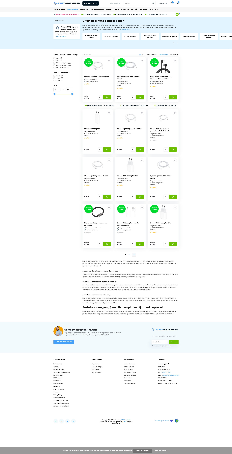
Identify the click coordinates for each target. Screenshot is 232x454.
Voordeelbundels (59, 9)
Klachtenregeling (58, 389)
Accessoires (125, 9)
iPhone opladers (72, 9)
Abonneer (174, 342)
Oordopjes (134, 9)
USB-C (59, 60)
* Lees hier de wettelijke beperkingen (161, 346)
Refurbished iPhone (146, 9)
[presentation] (174, 43)
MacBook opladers (97, 9)
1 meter (59, 76)
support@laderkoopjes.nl (171, 375)
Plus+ (128, 420)
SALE (156, 9)
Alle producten (59, 20)
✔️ (66, 14)
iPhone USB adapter (92, 129)
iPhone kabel (57, 381)
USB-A (59, 58)
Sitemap (56, 392)
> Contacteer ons (60, 36)
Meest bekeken (151, 54)
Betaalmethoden (58, 369)
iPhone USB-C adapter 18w (127, 176)
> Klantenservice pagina (64, 342)
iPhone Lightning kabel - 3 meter (96, 176)
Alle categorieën (89, 3)
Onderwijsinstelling (59, 398)
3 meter (59, 80)
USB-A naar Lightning (63, 63)
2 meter (59, 78)
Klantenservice (115, 3)
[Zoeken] (153, 3)
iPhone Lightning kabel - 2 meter (129, 129)
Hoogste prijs (174, 54)
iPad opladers (84, 9)
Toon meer (125, 30)
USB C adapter (58, 378)
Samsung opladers (112, 9)
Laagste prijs (163, 54)
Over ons (56, 367)
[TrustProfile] (172, 421)
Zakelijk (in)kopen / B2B (60, 400)
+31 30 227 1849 (165, 372)
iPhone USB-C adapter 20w (160, 223)
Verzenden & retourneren (61, 372)
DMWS (123, 420)
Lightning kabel (58, 375)
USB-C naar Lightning (63, 65)
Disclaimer (56, 386)
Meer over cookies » (161, 450)
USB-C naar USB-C (62, 67)
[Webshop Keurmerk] (162, 421)
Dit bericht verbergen (142, 450)
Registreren (95, 364)
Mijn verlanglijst (96, 372)
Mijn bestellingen (97, 367)
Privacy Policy (57, 395)
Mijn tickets (95, 369)
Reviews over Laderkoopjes (61, 406)
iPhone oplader (58, 383)
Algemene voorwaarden (61, 403)
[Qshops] (177, 421)
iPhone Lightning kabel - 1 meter (96, 77)
